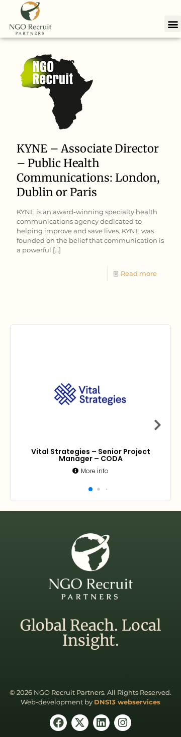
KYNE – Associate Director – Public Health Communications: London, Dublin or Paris (88, 170)
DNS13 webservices (127, 702)
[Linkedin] (101, 722)
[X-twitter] (79, 722)
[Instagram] (122, 722)
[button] (172, 24)
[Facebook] (58, 722)
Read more (139, 273)
